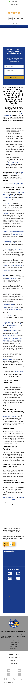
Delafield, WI (12, 327)
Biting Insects (6, 338)
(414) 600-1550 (18, 183)
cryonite (10, 164)
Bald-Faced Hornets (11, 340)
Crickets (9, 306)
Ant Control (6, 203)
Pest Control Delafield (18, 234)
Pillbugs (14, 306)
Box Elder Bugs (7, 241)
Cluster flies (13, 307)
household (11, 265)
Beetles (5, 231)
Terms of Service (14, 657)
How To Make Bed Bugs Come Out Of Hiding (11, 634)
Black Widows (13, 330)
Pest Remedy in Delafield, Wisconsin (14, 95)
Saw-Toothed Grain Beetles (9, 323)
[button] (14, 26)
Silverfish (5, 307)
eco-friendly (15, 160)
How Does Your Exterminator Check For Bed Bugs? (13, 631)
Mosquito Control (7, 359)
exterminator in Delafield (12, 278)
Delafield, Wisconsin (18, 491)
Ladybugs (5, 285)
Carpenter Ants (7, 249)
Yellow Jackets (14, 338)
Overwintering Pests (8, 315)
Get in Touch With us (9, 497)
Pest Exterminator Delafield (13, 108)
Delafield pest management (15, 309)
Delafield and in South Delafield (10, 208)
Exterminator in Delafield (9, 242)
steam (17, 162)
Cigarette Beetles (12, 325)
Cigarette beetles (19, 231)
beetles (15, 233)
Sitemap (14, 663)
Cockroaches (6, 259)
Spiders (5, 330)
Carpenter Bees (17, 249)
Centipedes (19, 306)
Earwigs (5, 265)
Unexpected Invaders (8, 304)
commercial (19, 265)
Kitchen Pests (6, 322)
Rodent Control (7, 293)
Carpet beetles (11, 231)
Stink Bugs (5, 353)
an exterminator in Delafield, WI (10, 416)
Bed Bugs (5, 213)
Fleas (4, 275)
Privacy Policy (14, 654)
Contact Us (14, 660)
